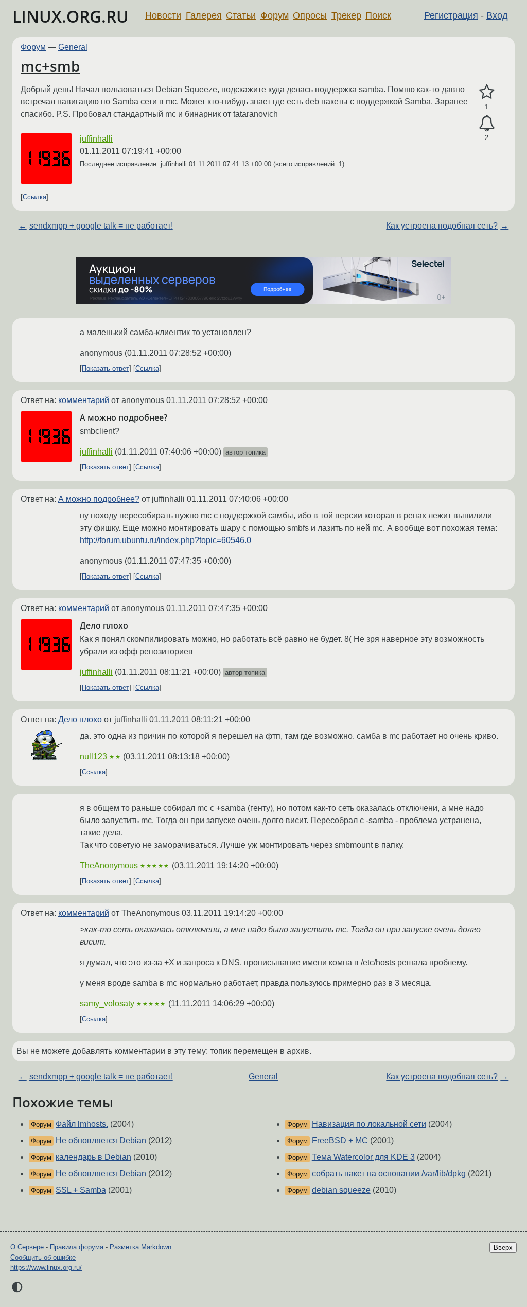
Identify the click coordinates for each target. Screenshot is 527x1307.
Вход (497, 15)
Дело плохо (80, 719)
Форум (274, 15)
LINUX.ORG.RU (70, 16)
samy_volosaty (107, 1003)
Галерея (204, 15)
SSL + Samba (81, 1190)
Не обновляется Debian (101, 1140)
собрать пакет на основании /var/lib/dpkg (389, 1173)
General (72, 47)
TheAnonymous (109, 865)
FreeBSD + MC (340, 1140)
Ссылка (34, 197)
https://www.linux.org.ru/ (46, 1267)
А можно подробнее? (98, 499)
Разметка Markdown (140, 1247)
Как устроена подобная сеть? (442, 225)
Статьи (241, 15)
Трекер (346, 15)
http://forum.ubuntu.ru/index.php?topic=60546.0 (165, 540)
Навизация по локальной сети (369, 1124)
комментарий (83, 400)
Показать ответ (105, 368)
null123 (93, 756)
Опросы (310, 15)
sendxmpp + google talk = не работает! (101, 225)
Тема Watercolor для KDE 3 (363, 1157)
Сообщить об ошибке (43, 1257)
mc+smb (50, 66)
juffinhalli (96, 138)
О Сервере (27, 1247)
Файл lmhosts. (82, 1124)
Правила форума (76, 1247)
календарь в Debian (93, 1157)
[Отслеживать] (486, 123)
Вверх (503, 1247)
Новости (163, 15)
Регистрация (451, 15)
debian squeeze (341, 1190)
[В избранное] (486, 92)
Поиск (378, 15)
